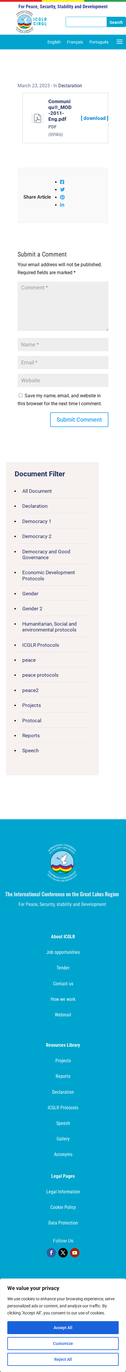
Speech (30, 750)
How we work (63, 999)
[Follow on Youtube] (74, 1252)
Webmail (63, 1015)
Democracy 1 (37, 521)
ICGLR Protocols (40, 645)
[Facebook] (62, 182)
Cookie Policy (63, 1207)
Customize (63, 1343)
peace (29, 660)
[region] (63, 1325)
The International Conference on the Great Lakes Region (62, 894)
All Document (37, 491)
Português (98, 42)
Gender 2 (32, 609)
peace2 (30, 690)
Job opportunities (63, 952)
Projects (31, 705)
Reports (31, 735)
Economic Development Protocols (48, 575)
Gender (30, 594)
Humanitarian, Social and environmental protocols (49, 627)
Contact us (63, 983)
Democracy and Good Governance (46, 554)
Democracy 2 (37, 536)
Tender (63, 968)
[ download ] (94, 118)
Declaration (34, 506)
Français (75, 42)
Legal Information (63, 1192)
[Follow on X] (63, 1252)
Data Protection (63, 1223)
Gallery (63, 1139)
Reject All (63, 1359)
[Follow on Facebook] (51, 1252)
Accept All (63, 1327)
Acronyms (63, 1154)
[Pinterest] (62, 197)
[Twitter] (62, 189)
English (54, 42)
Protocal (31, 720)
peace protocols (40, 675)
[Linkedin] (62, 205)
